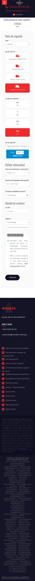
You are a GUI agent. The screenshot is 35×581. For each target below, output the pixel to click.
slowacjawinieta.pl (25, 514)
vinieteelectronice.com (17, 531)
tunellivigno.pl (11, 521)
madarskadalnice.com (17, 495)
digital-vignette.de (25, 475)
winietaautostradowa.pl (17, 542)
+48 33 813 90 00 (19, 6)
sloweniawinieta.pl (17, 516)
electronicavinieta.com (17, 481)
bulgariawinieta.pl (25, 467)
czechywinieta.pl (24, 472)
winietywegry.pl (24, 561)
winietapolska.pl (10, 551)
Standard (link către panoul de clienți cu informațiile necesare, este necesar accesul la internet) (19, 246)
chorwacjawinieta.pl (22, 470)
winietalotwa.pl (23, 547)
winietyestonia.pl (11, 561)
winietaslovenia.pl (10, 552)
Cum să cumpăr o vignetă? (14, 363)
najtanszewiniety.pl (25, 498)
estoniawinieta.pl (9, 484)
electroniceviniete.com (17, 482)
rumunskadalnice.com (17, 507)
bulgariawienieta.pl (10, 467)
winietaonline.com (25, 549)
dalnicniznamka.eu (10, 475)
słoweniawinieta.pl (25, 519)
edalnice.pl (22, 479)
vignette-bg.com (11, 523)
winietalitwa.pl (11, 547)
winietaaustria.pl (9, 540)
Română (18, 14)
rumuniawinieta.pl (18, 505)
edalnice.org (13, 479)
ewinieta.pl (13, 486)
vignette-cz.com (24, 523)
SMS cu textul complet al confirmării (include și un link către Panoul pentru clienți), (19, 261)
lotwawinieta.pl (10, 493)
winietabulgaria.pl (10, 544)
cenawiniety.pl (26, 468)
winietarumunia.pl (24, 551)
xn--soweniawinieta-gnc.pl (17, 566)
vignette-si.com (24, 526)
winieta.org (24, 538)
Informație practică (11, 359)
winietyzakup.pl (26, 563)
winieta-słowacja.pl (11, 537)
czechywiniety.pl (9, 474)
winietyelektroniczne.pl (17, 559)
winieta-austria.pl (23, 533)
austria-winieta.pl (11, 461)
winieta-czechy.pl (11, 535)
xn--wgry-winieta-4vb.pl (17, 568)
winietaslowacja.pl (24, 552)
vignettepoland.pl (22, 528)
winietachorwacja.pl (24, 544)
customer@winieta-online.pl (18, 11)
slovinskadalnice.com (17, 512)
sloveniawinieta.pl (17, 509)
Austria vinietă (10, 392)
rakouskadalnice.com (17, 503)
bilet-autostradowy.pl (17, 463)
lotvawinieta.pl (24, 491)
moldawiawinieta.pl (10, 498)
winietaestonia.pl (24, 545)
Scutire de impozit (11, 383)
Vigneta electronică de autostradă (16, 348)
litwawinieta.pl (12, 489)
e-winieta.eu (23, 477)
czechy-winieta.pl (11, 472)
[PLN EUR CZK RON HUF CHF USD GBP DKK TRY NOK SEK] (20, 152)
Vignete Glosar (10, 409)
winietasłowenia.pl (12, 556)
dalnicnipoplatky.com (24, 474)
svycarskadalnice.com (17, 517)
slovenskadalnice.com (17, 510)
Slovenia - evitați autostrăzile (15, 387)
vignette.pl (10, 528)
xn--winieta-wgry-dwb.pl (17, 571)
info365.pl (22, 486)
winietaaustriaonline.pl (23, 540)
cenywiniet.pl (10, 470)
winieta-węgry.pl (12, 538)
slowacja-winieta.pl (10, 514)
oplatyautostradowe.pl (11, 500)
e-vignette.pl (12, 477)
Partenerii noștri (10, 400)
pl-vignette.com (26, 500)
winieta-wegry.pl (24, 537)
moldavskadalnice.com (17, 496)
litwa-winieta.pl (24, 488)
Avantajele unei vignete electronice (17, 379)
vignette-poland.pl (24, 524)
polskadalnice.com (17, 502)
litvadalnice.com (11, 488)
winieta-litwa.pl (24, 535)
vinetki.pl (9, 530)
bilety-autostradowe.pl (17, 465)
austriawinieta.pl (24, 461)
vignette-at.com (23, 521)
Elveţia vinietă (10, 396)
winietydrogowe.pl (22, 557)
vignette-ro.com (11, 526)
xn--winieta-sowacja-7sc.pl (17, 570)
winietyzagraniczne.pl (11, 563)
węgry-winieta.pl (9, 564)
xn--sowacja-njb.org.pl (24, 564)
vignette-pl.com (10, 524)
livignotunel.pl (23, 489)
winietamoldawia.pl (10, 549)
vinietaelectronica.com (21, 530)
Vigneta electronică (12, 405)
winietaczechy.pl (11, 545)
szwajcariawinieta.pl (10, 519)
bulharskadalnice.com (11, 468)
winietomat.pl (24, 556)
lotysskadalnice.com (23, 493)
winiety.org (10, 557)
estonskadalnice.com (24, 484)
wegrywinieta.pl (11, 533)
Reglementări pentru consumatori (17, 374)
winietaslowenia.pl (10, 554)
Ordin (11, 277)
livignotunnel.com (12, 491)
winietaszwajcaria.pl (24, 554)
